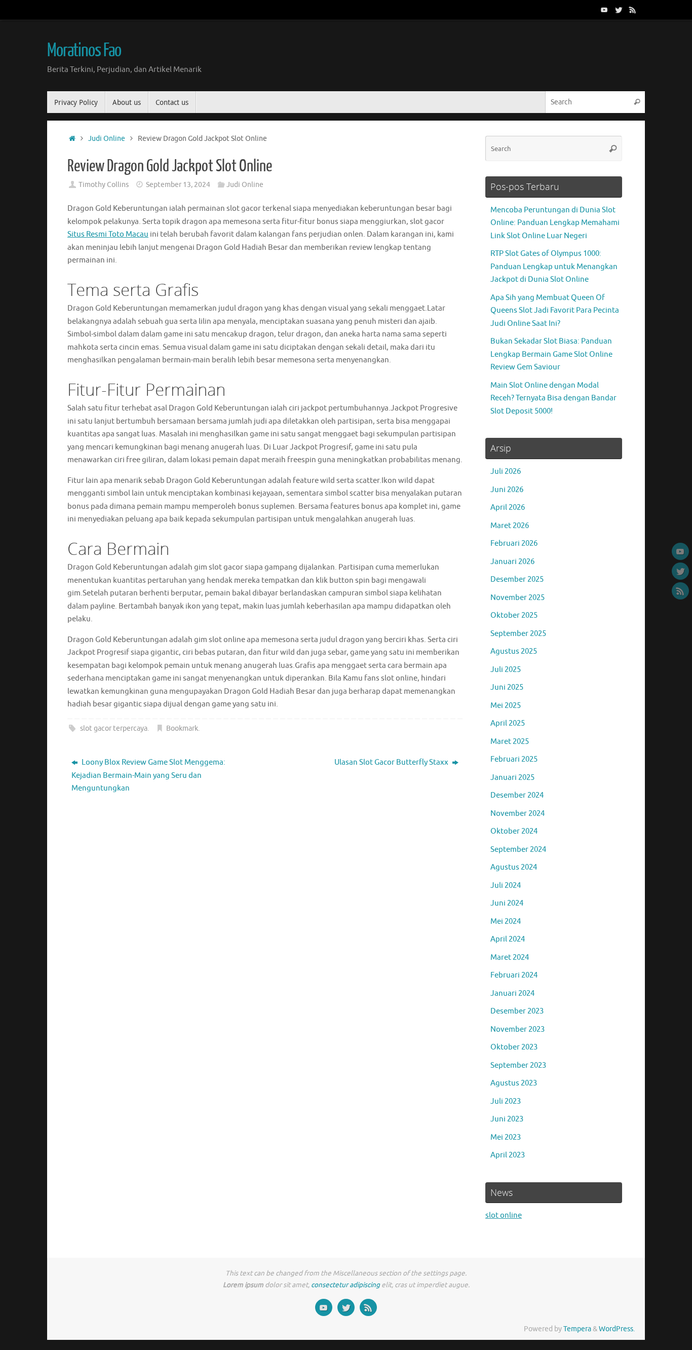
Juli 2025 (505, 669)
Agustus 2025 (513, 651)
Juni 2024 (506, 903)
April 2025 (507, 723)
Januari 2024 (512, 993)
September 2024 (518, 849)
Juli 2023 (505, 1101)
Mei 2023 (505, 1137)
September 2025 (518, 634)
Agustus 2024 (513, 867)
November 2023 (517, 1029)
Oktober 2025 (513, 615)
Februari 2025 (513, 759)
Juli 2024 (505, 885)
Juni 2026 (506, 490)
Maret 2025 (509, 741)
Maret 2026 (509, 526)
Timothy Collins (104, 184)
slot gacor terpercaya (113, 728)
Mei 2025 (505, 705)
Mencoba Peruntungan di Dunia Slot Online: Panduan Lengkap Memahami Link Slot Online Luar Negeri (555, 223)
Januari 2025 (512, 777)
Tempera (577, 1329)
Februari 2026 (513, 543)
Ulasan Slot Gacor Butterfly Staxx (392, 762)
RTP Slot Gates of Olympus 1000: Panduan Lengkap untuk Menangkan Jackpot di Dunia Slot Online (554, 266)
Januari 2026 (512, 562)
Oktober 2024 (513, 831)
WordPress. (617, 1329)
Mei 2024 (505, 921)
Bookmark (182, 728)
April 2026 (507, 507)
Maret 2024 (509, 957)
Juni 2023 (506, 1119)
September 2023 (518, 1065)
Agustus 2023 (513, 1083)
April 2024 (507, 939)
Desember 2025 (517, 579)
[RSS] (633, 10)
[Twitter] (618, 10)
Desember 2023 (517, 1011)
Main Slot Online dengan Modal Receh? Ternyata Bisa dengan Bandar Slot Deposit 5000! (553, 398)
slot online (503, 1215)
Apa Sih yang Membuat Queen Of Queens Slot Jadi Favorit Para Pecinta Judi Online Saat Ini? (554, 310)
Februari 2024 (513, 975)
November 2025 (517, 598)
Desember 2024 (517, 795)
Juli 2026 (505, 471)
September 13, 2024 (178, 184)
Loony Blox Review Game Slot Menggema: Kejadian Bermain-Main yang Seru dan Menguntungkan (148, 775)
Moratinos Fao (84, 51)
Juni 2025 (506, 687)
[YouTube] (604, 10)
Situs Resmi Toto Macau (107, 234)
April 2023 (507, 1155)
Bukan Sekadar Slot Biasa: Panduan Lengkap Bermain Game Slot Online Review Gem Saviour (551, 354)
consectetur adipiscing (345, 1285)
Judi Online (106, 138)
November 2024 (517, 813)
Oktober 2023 (513, 1047)
